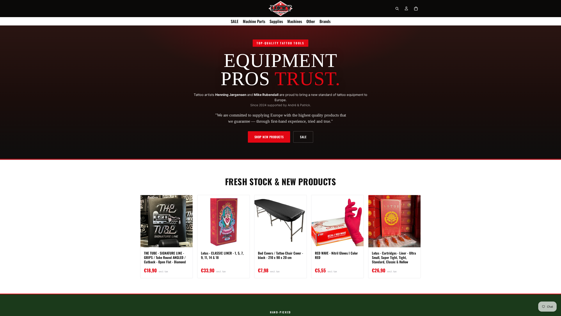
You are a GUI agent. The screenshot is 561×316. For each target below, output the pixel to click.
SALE (303, 137)
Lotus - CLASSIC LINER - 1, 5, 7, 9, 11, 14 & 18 (222, 255)
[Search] (397, 8)
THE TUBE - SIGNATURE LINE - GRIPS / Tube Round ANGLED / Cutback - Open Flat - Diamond (165, 257)
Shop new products (269, 137)
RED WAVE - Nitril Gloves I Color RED (336, 255)
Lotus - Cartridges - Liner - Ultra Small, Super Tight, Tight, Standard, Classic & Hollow (394, 257)
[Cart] (416, 8)
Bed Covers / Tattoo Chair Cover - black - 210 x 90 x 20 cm (280, 255)
